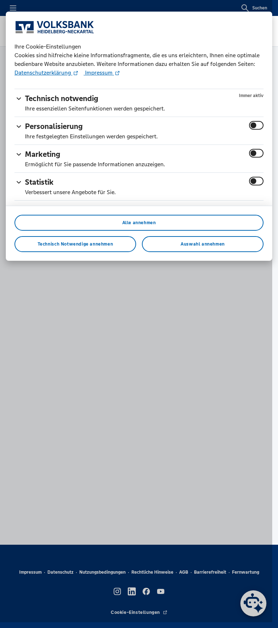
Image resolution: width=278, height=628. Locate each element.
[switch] (256, 125)
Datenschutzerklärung (43, 72)
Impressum (99, 72)
